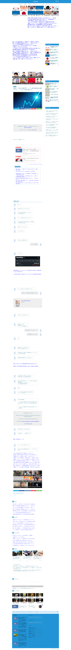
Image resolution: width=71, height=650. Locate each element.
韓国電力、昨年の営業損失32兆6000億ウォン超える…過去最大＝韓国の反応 (25, 366)
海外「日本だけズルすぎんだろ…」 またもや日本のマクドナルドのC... (24, 526)
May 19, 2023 (34, 129)
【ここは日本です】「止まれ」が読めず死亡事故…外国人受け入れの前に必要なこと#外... (27, 48)
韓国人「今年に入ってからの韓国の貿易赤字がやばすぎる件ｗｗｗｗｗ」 (25, 363)
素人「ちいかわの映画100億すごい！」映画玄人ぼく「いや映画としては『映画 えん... (26, 41)
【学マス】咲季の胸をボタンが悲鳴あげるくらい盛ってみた (23, 453)
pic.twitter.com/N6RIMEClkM (34, 421)
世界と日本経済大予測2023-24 (26, 300)
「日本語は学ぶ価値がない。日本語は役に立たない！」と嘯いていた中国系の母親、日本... (27, 52)
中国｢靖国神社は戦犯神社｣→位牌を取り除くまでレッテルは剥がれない (24, 49)
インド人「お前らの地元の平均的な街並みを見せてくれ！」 (22, 56)
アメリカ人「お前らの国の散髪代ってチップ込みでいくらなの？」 (23, 44)
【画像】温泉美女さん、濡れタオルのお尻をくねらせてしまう (37, 20)
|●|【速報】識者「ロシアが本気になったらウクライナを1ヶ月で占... (23, 545)
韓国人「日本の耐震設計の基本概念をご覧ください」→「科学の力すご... (24, 505)
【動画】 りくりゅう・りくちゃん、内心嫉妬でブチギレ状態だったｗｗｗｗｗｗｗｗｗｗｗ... (42, 23)
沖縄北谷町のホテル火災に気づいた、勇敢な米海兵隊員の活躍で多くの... (24, 524)
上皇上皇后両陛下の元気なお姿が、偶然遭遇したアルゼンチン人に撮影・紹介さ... (27, 462)
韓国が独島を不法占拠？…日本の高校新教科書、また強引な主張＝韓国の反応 (40, 24)
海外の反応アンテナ (33, 627)
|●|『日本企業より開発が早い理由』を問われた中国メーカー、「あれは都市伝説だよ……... (42, 19)
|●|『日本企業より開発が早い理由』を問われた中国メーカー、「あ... (23, 543)
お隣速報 (35, 1)
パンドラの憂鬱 (32, 635)
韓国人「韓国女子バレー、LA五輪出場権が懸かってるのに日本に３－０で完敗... (26, 465)
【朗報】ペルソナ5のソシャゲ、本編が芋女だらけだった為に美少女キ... (24, 538)
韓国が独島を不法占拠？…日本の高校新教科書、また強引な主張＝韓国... (24, 510)
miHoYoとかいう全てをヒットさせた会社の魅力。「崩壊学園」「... (23, 535)
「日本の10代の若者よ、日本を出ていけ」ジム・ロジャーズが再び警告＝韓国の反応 (27, 274)
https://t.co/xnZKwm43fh (27, 127)
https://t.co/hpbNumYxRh (26, 421)
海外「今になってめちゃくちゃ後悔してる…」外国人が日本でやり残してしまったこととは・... (43, 25)
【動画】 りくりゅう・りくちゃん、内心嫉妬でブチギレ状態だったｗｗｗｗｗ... (26, 459)
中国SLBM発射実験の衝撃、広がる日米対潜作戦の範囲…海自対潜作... (24, 514)
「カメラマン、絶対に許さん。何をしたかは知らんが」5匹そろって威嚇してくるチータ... (27, 57)
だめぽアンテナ (32, 631)
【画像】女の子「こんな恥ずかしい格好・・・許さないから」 (24, 456)
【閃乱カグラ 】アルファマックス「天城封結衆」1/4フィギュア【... (23, 519)
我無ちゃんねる (32, 633)
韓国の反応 (15, 86)
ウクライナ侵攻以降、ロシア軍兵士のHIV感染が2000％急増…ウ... (23, 529)
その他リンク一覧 (32, 637)
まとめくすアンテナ (33, 629)
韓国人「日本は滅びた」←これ (18, 439)
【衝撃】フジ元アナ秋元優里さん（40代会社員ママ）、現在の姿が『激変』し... (26, 457)
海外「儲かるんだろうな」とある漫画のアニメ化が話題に (25, 171)
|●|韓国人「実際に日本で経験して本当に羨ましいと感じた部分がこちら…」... (26, 454)
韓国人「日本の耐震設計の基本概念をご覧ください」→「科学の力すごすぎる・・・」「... (27, 53)
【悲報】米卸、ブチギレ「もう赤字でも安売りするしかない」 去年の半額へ (25, 45)
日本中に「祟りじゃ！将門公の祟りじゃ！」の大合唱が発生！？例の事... (24, 521)
